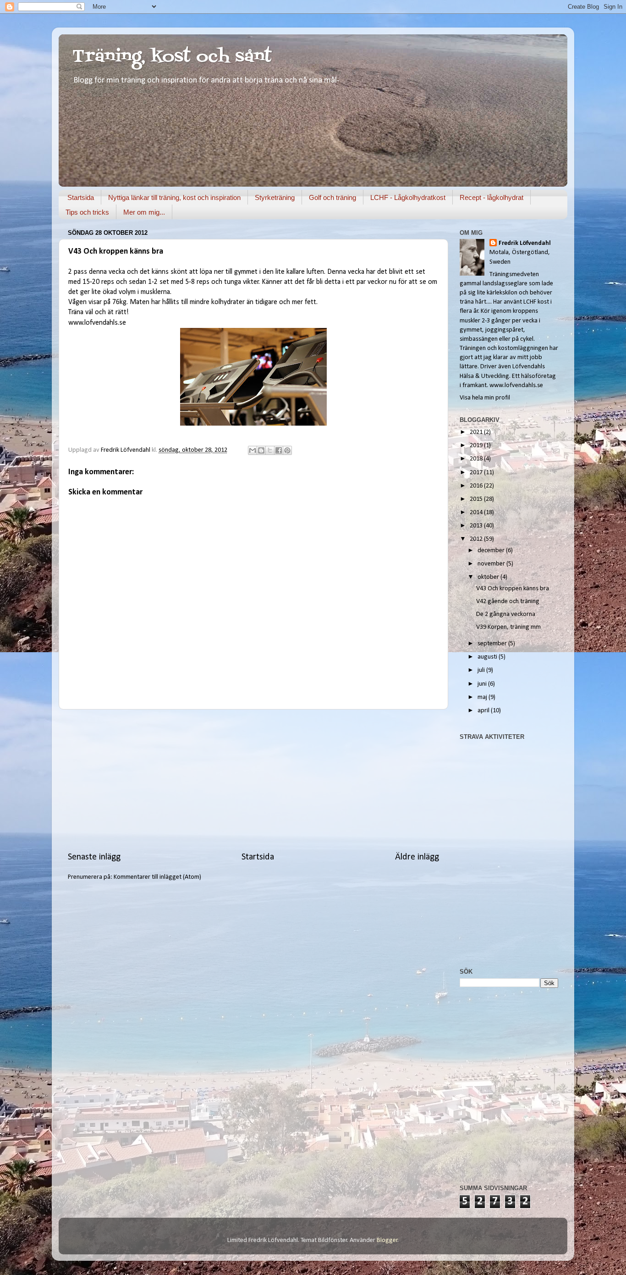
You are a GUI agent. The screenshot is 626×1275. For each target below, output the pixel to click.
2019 (477, 445)
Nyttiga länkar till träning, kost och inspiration (174, 197)
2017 (477, 472)
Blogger (387, 1240)
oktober (489, 577)
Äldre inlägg (417, 857)
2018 (477, 458)
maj (483, 697)
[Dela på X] (270, 450)
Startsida (80, 197)
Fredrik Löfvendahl (525, 243)
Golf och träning (332, 197)
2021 (477, 432)
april (484, 710)
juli (482, 670)
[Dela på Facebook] (278, 450)
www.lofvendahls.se (97, 323)
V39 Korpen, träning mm (508, 627)
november (492, 563)
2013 (477, 525)
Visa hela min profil (485, 397)
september (493, 643)
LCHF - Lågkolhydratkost (407, 197)
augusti (488, 657)
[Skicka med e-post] (252, 450)
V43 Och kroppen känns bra (512, 588)
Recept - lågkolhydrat (491, 197)
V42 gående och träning (507, 601)
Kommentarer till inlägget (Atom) (157, 877)
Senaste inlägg (94, 857)
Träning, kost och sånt (172, 57)
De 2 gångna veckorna (505, 614)
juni (483, 684)
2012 (477, 539)
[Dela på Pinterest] (287, 450)
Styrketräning (275, 197)
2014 (477, 512)
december (492, 550)
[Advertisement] (253, 780)
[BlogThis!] (261, 450)
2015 (477, 499)
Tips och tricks (87, 212)
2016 (477, 485)
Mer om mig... (144, 212)
